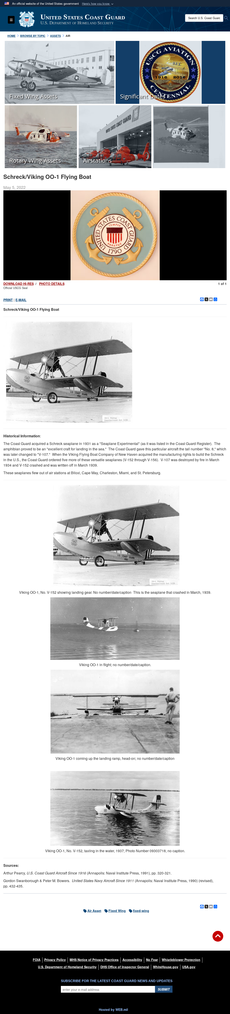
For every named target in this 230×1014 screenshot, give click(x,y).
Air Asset (94, 910)
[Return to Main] (217, 939)
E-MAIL (21, 300)
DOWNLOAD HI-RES (18, 283)
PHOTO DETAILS (51, 283)
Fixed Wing (117, 910)
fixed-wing (141, 910)
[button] (98, 3)
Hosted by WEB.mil (113, 1009)
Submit (164, 989)
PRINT (8, 300)
